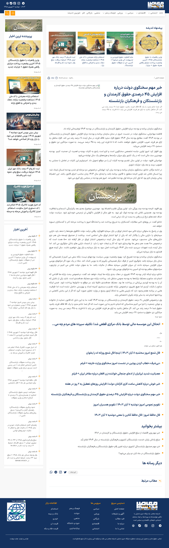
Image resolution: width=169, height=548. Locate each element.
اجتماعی (95, 528)
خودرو (55, 518)
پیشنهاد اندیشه (154, 28)
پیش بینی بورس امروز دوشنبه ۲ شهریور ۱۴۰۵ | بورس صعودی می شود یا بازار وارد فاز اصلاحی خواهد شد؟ (24, 136)
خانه (161, 13)
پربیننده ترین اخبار (21, 36)
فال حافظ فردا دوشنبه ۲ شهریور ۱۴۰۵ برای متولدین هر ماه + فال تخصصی (22, 381)
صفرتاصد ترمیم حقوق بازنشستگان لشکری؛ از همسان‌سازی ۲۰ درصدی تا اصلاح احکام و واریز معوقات (22, 395)
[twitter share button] (65, 472)
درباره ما (121, 523)
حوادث (77, 513)
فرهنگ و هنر (74, 508)
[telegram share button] (23, 3)
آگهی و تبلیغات (118, 513)
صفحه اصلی (159, 78)
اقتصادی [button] (141, 13)
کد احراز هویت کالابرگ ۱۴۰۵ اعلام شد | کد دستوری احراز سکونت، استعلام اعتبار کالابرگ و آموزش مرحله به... (22, 350)
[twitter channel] (160, 525)
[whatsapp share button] (51, 472)
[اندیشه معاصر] (156, 5)
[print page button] (48, 77)
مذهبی (97, 13)
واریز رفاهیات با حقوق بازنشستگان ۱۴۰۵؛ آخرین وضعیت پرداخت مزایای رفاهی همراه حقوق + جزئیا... (150, 61)
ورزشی (120, 13)
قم (83, 13)
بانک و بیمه (53, 513)
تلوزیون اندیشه (74, 13)
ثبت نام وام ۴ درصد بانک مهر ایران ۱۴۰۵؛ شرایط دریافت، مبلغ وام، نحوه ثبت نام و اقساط (63, 60)
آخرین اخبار (20, 229)
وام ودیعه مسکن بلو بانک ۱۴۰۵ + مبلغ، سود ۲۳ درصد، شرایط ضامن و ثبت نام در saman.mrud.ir (22, 458)
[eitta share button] (14, 3)
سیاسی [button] (130, 13)
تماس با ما (119, 528)
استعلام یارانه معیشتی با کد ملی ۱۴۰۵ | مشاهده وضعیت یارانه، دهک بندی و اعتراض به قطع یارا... (91, 61)
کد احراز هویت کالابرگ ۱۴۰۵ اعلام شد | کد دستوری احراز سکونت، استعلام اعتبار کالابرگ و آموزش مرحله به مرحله (24, 208)
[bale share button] (11, 3)
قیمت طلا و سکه (51, 528)
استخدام (54, 508)
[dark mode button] (13, 13)
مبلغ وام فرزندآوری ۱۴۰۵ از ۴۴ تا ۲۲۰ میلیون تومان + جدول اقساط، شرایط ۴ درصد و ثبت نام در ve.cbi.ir (22, 443)
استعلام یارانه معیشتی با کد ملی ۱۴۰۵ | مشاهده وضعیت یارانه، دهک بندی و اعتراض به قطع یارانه (23, 100)
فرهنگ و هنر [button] (110, 13)
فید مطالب (119, 518)
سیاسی (96, 508)
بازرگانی (89, 13)
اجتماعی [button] (153, 13)
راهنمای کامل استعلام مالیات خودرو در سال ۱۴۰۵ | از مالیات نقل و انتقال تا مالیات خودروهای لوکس (22, 428)
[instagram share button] (19, 3)
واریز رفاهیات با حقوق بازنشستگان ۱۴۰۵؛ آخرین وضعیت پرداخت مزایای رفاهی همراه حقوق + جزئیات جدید (23, 64)
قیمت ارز (54, 523)
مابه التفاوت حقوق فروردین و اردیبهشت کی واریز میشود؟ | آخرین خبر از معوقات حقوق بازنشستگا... (122, 61)
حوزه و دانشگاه (73, 523)
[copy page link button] (52, 77)
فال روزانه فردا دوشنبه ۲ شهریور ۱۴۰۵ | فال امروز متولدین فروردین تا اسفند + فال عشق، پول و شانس (22, 335)
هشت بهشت (14, 539)
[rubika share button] (7, 3)
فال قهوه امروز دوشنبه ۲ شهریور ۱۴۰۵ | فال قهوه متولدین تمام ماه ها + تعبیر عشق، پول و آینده (22, 275)
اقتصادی (95, 523)
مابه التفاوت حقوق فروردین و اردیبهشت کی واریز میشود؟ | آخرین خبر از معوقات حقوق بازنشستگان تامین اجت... (22, 258)
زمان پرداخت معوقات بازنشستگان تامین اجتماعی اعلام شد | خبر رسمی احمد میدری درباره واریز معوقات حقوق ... (22, 366)
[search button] (7, 13)
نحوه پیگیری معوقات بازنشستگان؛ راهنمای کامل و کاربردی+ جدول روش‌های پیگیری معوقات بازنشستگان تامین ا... (22, 411)
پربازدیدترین (75, 528)
